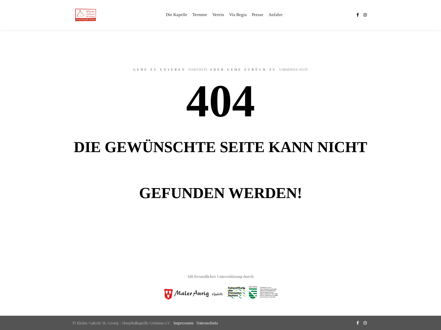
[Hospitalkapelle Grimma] (85, 15)
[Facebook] (357, 14)
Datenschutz (207, 322)
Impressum (183, 322)
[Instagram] (365, 14)
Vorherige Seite (293, 69)
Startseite (197, 69)
